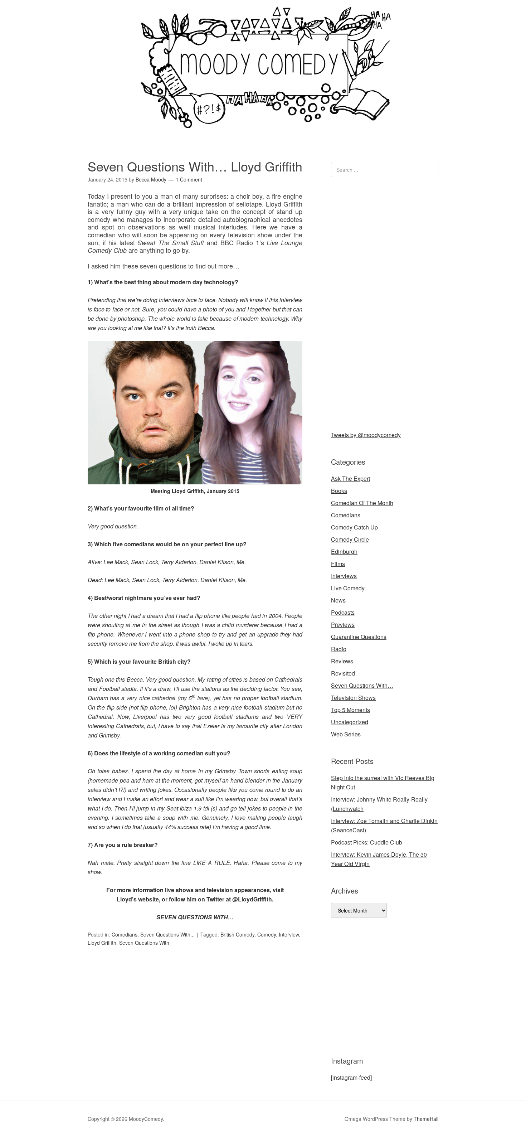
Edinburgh (344, 551)
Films (338, 564)
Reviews (342, 661)
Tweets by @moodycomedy (366, 435)
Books (339, 491)
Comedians (124, 934)
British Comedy (237, 934)
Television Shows (353, 697)
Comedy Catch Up (354, 527)
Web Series (346, 734)
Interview (289, 934)
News (338, 600)
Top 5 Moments (350, 710)
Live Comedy (348, 588)
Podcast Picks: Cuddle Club (366, 842)
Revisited (343, 673)
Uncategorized (349, 722)
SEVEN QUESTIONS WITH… (195, 917)
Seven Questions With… (362, 685)
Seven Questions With (144, 942)
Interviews (344, 576)
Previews (343, 624)
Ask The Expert (350, 478)
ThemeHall (426, 1118)
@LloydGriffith (252, 899)
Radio (338, 649)
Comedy (266, 934)
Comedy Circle (350, 539)
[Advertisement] (384, 302)
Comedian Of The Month (362, 503)
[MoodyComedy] (263, 122)
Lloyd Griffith (102, 942)
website (148, 899)
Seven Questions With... (167, 934)
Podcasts (343, 612)
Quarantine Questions (358, 637)
